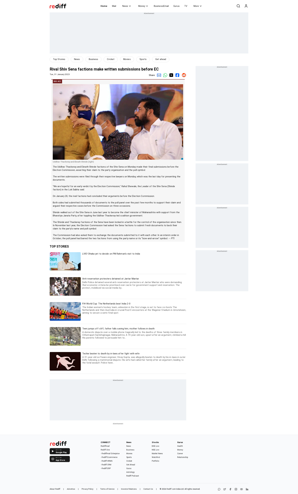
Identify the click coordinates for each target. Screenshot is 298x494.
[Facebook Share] (177, 75)
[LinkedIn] (247, 489)
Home (104, 6)
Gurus (176, 6)
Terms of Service (107, 489)
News (125, 6)
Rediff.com (171, 489)
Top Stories (59, 59)
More (196, 6)
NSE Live (155, 450)
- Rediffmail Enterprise (110, 453)
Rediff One (105, 450)
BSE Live (155, 446)
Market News (157, 453)
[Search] (238, 6)
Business (93, 59)
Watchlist (156, 457)
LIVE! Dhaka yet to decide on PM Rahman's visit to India (111, 253)
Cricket (110, 59)
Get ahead (160, 59)
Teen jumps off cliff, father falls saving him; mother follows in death (134, 333)
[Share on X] (225, 489)
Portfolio (155, 461)
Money (141, 6)
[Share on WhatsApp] (219, 489)
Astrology (130, 472)
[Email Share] (158, 75)
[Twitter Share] (171, 75)
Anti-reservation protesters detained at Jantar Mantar (132, 283)
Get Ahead (130, 465)
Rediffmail (105, 446)
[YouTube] (241, 489)
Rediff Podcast (132, 476)
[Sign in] (246, 6)
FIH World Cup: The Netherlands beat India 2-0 (134, 308)
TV (185, 6)
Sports (143, 59)
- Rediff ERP (106, 468)
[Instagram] (236, 489)
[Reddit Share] (183, 75)
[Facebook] (230, 489)
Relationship (182, 457)
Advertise (71, 489)
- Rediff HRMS (106, 461)
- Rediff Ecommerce (109, 457)
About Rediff (55, 489)
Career (180, 453)
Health (180, 446)
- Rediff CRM (106, 465)
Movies (127, 59)
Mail (114, 6)
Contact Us (148, 489)
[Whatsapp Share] (164, 75)
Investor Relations (129, 489)
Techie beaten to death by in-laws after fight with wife (133, 358)
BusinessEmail (161, 6)
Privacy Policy (87, 489)
